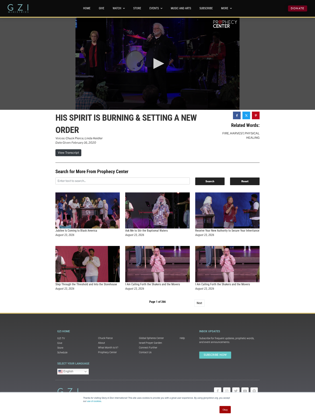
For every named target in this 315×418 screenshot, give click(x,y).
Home (86, 8)
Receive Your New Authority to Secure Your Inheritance (227, 230)
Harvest (237, 133)
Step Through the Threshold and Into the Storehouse (86, 284)
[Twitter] (236, 391)
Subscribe (206, 8)
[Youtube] (245, 391)
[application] (157, 64)
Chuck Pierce (74, 138)
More (224, 8)
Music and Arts (181, 8)
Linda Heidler (94, 138)
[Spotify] (254, 391)
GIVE (101, 8)
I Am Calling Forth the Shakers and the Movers (152, 284)
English (68, 371)
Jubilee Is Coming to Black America (76, 230)
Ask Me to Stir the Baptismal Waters (146, 230)
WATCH (117, 8)
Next (199, 303)
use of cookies (94, 401)
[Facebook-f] (217, 391)
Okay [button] (225, 409)
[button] (157, 64)
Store (137, 8)
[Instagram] (226, 391)
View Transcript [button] (68, 152)
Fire (225, 133)
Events (154, 8)
